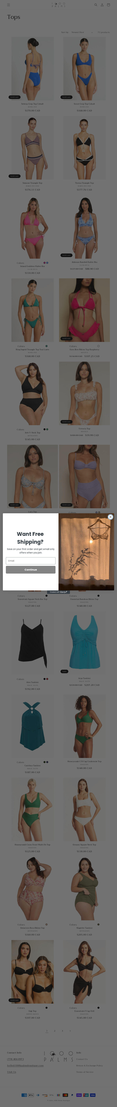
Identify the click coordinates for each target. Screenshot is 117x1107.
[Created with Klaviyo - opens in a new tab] (58, 592)
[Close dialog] (110, 516)
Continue (31, 569)
